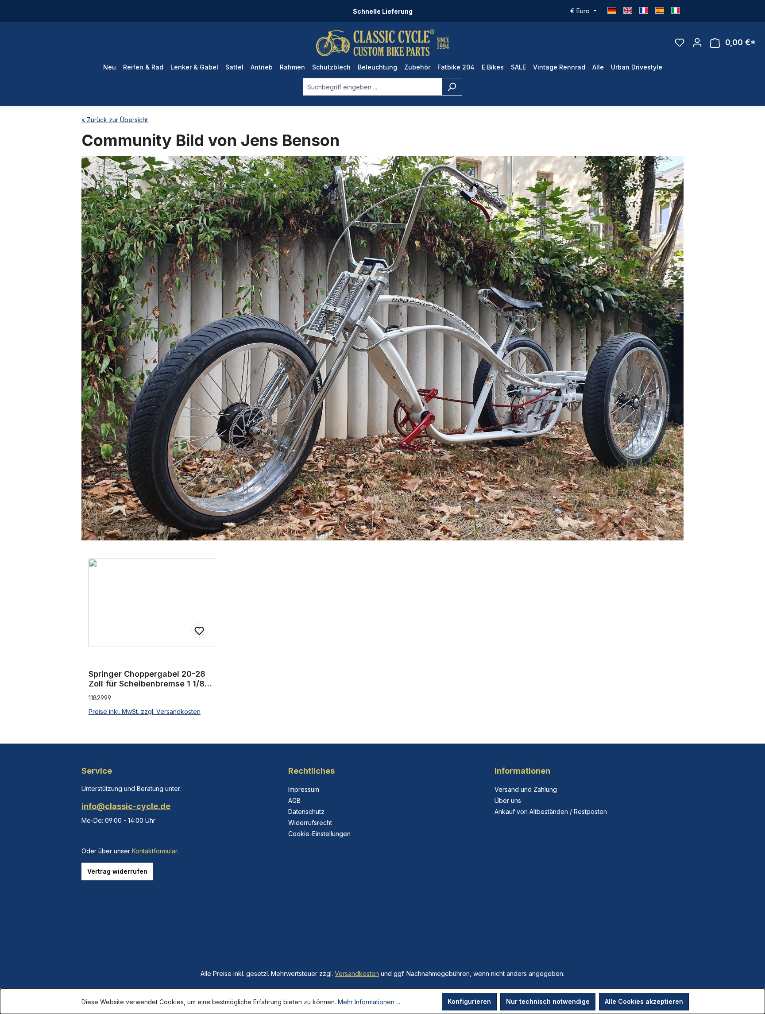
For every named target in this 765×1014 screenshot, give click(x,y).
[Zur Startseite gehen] (382, 42)
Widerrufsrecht (310, 822)
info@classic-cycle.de (125, 806)
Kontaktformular (154, 851)
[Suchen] (451, 87)
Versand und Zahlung (526, 789)
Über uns (508, 800)
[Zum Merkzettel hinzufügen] (199, 631)
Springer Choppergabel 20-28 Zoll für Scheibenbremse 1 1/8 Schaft (147, 679)
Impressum (303, 789)
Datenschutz (306, 811)
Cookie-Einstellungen (319, 833)
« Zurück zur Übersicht (114, 119)
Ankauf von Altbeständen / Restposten (551, 811)
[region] (382, 637)
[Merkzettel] (679, 42)
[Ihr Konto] (697, 42)
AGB (294, 800)
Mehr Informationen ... (369, 1002)
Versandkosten (357, 973)
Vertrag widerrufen (117, 871)
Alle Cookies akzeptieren (644, 1001)
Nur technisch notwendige (548, 1001)
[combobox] (372, 87)
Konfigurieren (469, 1001)
